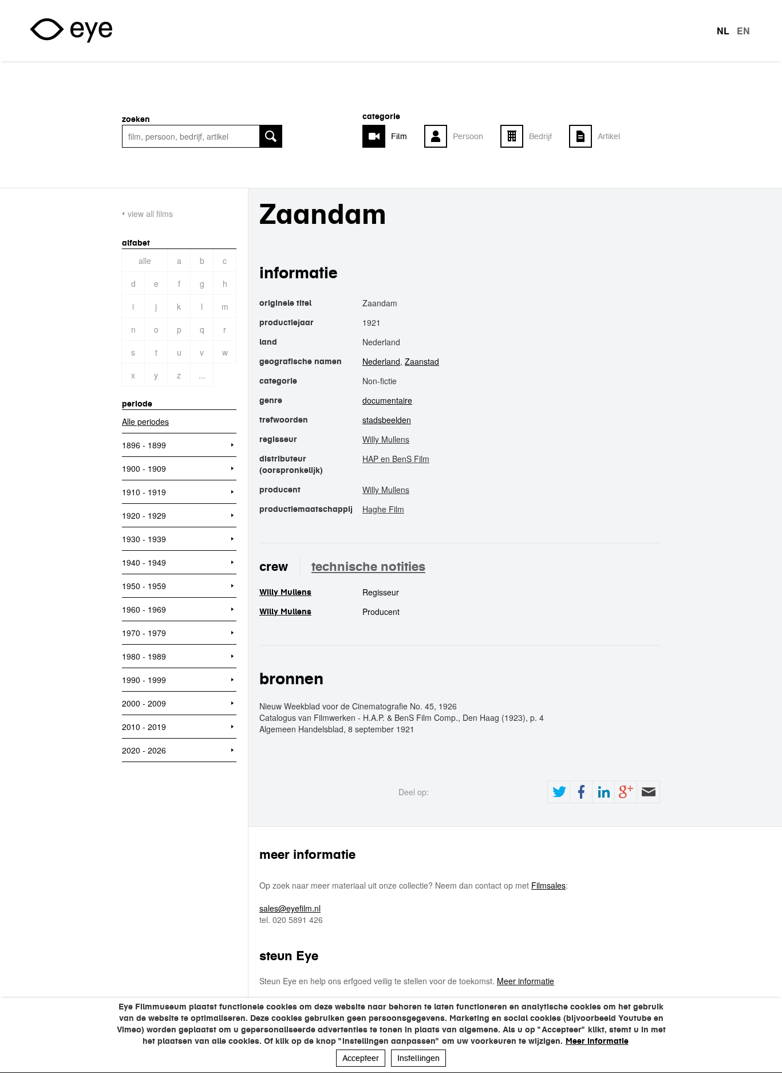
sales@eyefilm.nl (290, 908)
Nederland (381, 361)
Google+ (626, 792)
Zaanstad (422, 361)
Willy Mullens (385, 439)
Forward (648, 792)
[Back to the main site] (71, 30)
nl (723, 31)
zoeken (136, 119)
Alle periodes (145, 421)
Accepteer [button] (360, 1058)
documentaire (387, 400)
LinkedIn (603, 792)
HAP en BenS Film (395, 458)
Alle (145, 260)
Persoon (468, 136)
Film (399, 136)
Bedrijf (540, 136)
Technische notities (368, 566)
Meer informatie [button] (597, 1041)
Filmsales (548, 885)
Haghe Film (383, 509)
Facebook (581, 792)
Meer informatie (525, 981)
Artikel (609, 136)
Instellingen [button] (418, 1058)
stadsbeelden (386, 419)
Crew (273, 566)
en (743, 31)
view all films (150, 213)
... (202, 375)
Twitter (559, 792)
